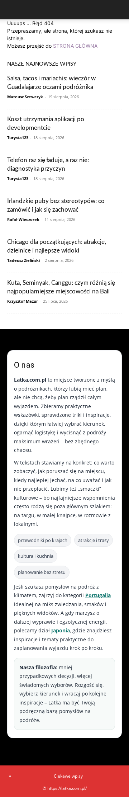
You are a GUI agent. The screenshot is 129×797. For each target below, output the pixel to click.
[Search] (119, 9)
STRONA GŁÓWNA (75, 46)
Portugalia (98, 595)
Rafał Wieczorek (23, 219)
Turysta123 (17, 137)
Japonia (60, 630)
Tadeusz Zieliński (23, 260)
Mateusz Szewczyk (25, 96)
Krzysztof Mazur (22, 301)
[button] (12, 9)
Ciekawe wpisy (68, 776)
